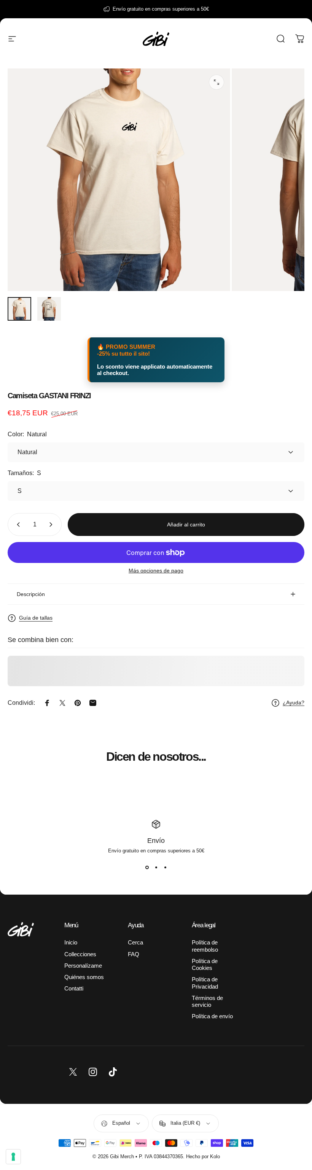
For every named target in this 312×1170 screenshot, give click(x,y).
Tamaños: (24, 473)
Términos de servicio (207, 1001)
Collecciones (80, 954)
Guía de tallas (36, 618)
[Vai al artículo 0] (19, 309)
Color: (27, 434)
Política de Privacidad (205, 982)
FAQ (133, 954)
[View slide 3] (165, 867)
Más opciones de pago (156, 571)
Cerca (135, 942)
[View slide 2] (156, 867)
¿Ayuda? (293, 702)
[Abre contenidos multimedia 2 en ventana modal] (216, 82)
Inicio (70, 942)
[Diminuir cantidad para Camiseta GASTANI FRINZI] (16, 524)
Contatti (73, 989)
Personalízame (83, 966)
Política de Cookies (205, 964)
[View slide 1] (146, 867)
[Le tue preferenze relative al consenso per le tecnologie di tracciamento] (13, 1156)
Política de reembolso (205, 945)
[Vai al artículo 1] (49, 309)
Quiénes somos (84, 977)
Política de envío (212, 1016)
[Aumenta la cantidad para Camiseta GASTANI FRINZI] (52, 524)
